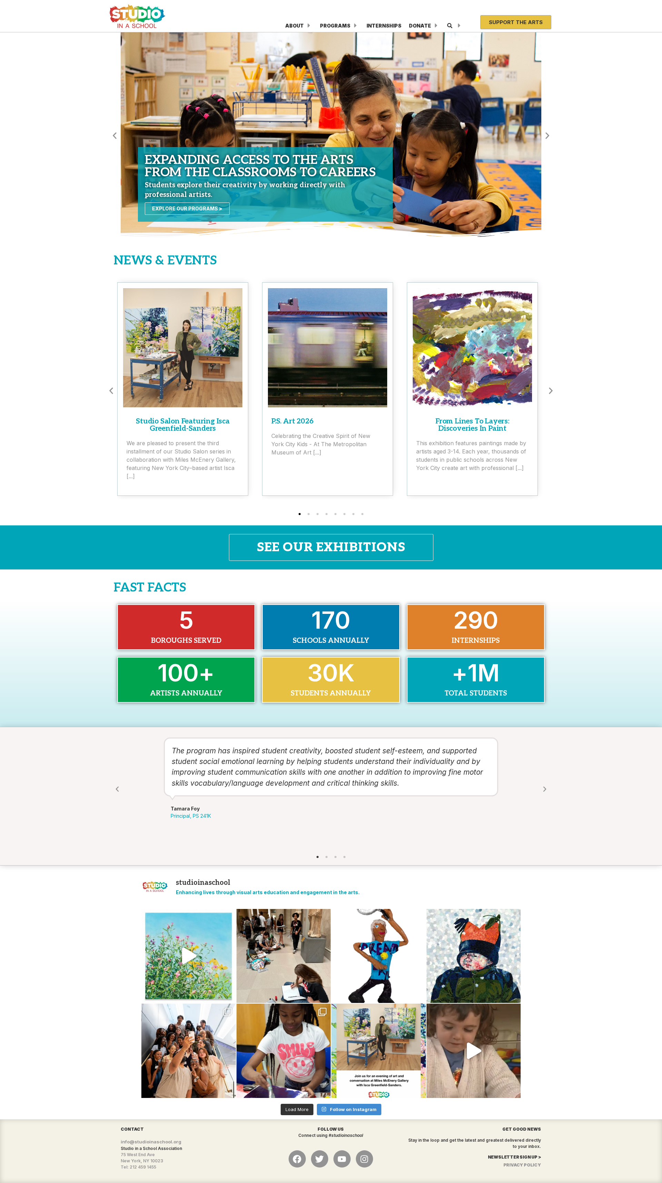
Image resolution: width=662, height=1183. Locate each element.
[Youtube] (342, 1159)
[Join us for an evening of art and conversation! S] (378, 1051)
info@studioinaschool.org (151, 1141)
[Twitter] (319, 1159)
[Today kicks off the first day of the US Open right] (378, 956)
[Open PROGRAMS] (355, 25)
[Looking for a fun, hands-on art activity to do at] (474, 1051)
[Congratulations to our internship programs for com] (188, 1051)
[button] (114, 135)
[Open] (459, 25)
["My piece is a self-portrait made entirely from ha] (474, 956)
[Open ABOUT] (308, 25)
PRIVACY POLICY (522, 1165)
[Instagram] (364, 1159)
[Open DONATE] (436, 25)
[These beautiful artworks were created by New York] (188, 956)
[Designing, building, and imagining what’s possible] (284, 1051)
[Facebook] (297, 1159)
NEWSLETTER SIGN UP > (514, 1157)
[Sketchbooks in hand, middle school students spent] (284, 956)
